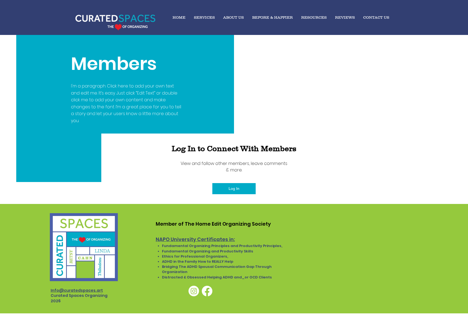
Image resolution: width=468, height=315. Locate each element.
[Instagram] (193, 291)
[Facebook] (207, 291)
